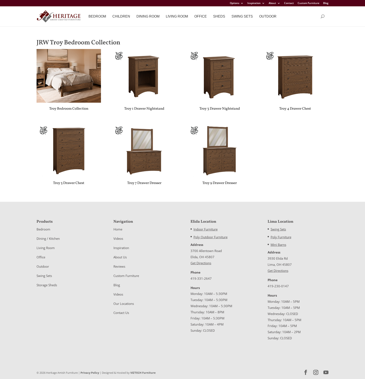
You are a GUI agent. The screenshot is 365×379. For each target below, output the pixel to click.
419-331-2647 (201, 278)
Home (117, 229)
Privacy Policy (89, 373)
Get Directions (201, 263)
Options (234, 3)
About (272, 3)
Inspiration (254, 3)
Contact (289, 3)
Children (121, 16)
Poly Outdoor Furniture (210, 237)
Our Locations (123, 303)
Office (200, 16)
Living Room (177, 16)
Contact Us (121, 313)
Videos (118, 238)
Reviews (119, 266)
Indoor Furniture (205, 229)
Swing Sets (242, 16)
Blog (325, 3)
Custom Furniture (308, 3)
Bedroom (97, 16)
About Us (120, 257)
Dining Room (147, 16)
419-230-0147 (278, 286)
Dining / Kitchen (48, 238)
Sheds (219, 16)
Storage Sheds (47, 285)
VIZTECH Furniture (143, 373)
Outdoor (267, 16)
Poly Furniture (281, 237)
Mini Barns (278, 245)
